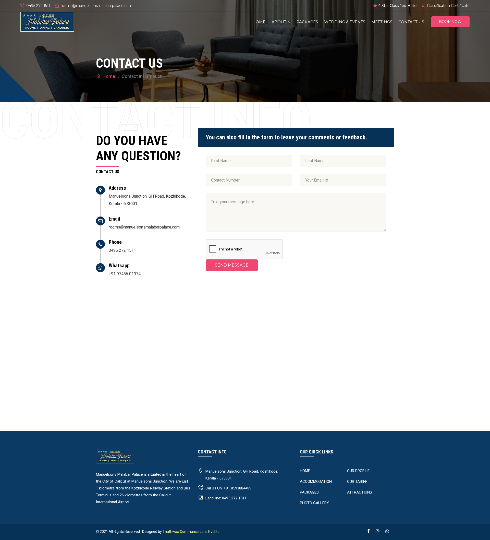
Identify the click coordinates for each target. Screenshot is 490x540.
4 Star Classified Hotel (397, 5)
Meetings (381, 21)
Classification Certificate (448, 5)
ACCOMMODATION (316, 481)
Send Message (232, 265)
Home (258, 21)
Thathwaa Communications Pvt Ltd (191, 532)
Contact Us (411, 21)
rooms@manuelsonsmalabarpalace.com (96, 5)
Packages (307, 21)
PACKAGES (309, 492)
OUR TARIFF (357, 481)
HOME (305, 471)
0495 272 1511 (38, 5)
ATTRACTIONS (359, 492)
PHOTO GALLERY (314, 503)
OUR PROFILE (358, 471)
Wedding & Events (344, 21)
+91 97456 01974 (125, 273)
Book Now (450, 21)
